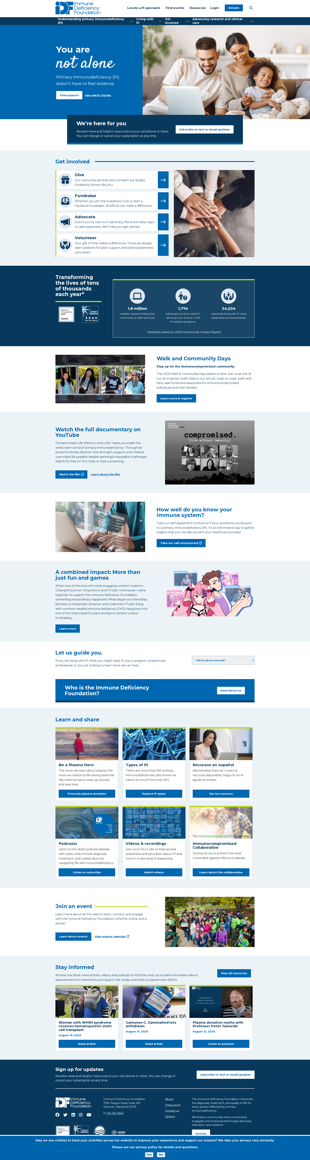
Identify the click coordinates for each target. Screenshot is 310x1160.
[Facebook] (57, 1114)
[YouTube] (89, 1114)
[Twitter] (65, 1114)
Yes (149, 1154)
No (161, 1154)
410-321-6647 (115, 1113)
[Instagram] (81, 1114)
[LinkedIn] (73, 1114)
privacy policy (146, 1147)
